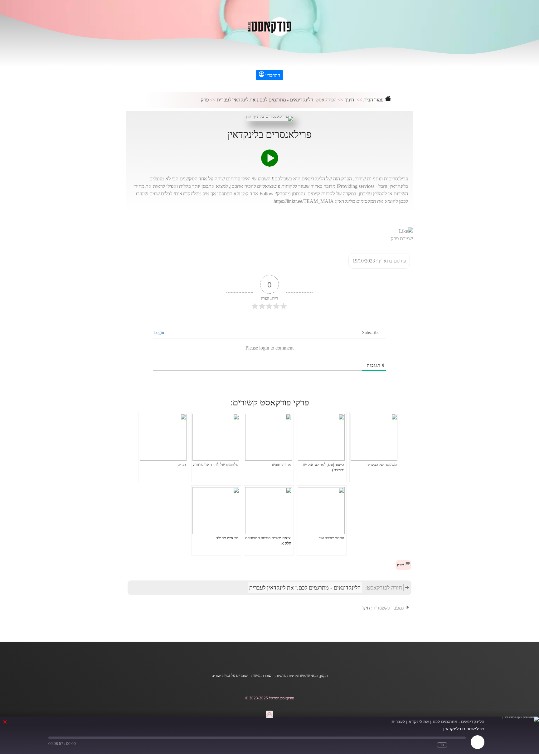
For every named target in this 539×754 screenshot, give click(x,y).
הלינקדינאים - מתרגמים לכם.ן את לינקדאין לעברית (265, 99)
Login (159, 332)
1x (442, 745)
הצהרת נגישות (261, 675)
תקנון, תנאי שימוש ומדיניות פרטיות (301, 675)
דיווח (401, 565)
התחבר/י (272, 75)
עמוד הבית (374, 99)
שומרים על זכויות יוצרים (229, 675)
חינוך (349, 99)
